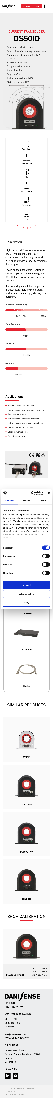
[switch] (46, 556)
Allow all (26, 585)
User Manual (26, 163)
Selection (26, 205)
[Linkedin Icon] (8, 1076)
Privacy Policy (10, 1091)
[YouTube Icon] (15, 1076)
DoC (27, 219)
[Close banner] (49, 493)
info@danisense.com (15, 1034)
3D (26, 177)
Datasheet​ (26, 149)
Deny (26, 602)
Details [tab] (26, 501)
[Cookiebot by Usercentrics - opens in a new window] (32, 493)
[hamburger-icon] (47, 6)
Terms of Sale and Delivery (14, 1094)
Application (26, 191)
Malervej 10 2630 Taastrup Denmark (12, 1023)
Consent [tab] (9, 501)
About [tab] (43, 501)
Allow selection (26, 594)
